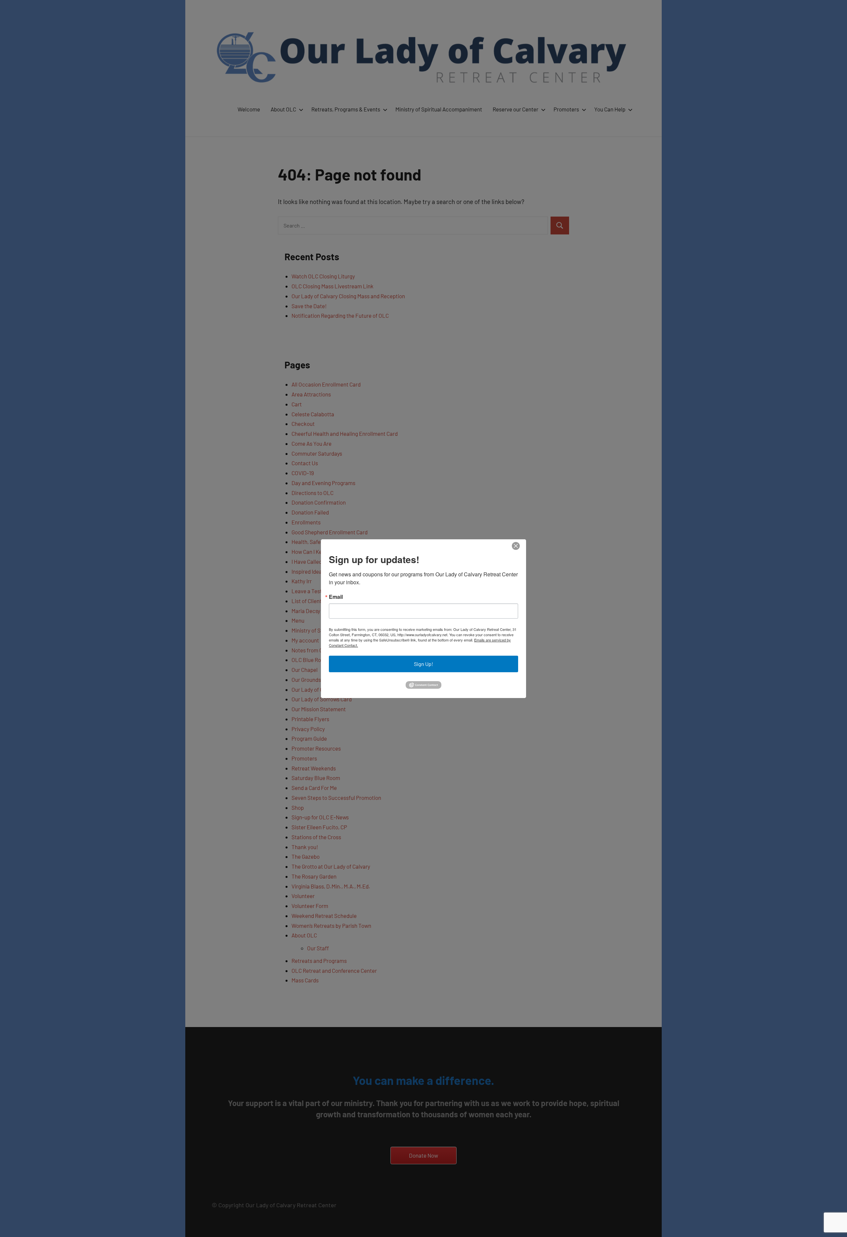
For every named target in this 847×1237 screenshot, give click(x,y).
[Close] (516, 546)
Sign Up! (423, 664)
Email (336, 596)
